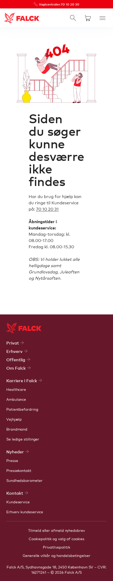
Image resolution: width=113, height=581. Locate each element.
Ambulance (16, 399)
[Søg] (73, 18)
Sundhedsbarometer (24, 480)
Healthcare (16, 389)
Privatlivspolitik (56, 547)
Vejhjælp (14, 419)
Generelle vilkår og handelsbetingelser (56, 555)
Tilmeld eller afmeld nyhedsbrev (56, 530)
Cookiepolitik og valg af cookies (56, 538)
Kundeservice (18, 501)
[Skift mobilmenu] (102, 18)
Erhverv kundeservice (24, 511)
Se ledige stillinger (22, 439)
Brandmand (16, 429)
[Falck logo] (23, 328)
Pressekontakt (18, 470)
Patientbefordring (22, 409)
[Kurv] (87, 18)
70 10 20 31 (47, 209)
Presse (12, 460)
